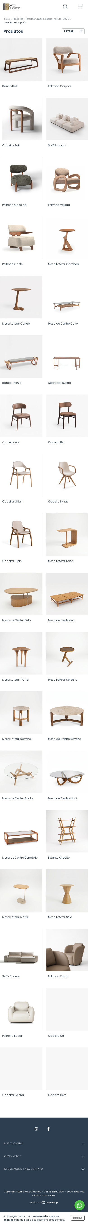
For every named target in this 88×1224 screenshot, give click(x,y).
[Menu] (80, 7)
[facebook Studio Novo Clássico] (48, 1129)
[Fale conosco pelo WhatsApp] (79, 1205)
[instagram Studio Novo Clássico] (36, 1129)
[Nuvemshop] (44, 1203)
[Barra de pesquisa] (65, 7)
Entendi (77, 1218)
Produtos (18, 19)
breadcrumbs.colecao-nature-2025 (47, 19)
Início (6, 19)
